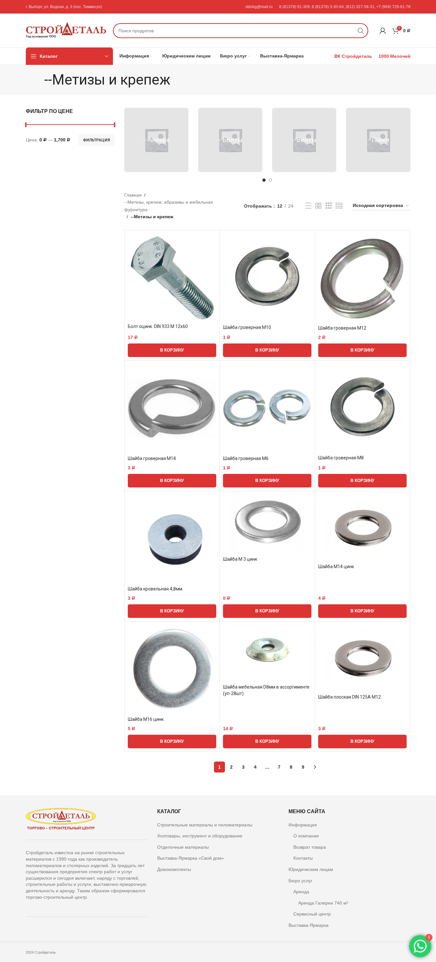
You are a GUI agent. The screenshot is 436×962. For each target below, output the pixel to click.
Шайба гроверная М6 (246, 458)
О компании (306, 835)
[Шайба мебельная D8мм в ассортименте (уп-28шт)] (267, 653)
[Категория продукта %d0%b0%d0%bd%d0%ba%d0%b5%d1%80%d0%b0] (156, 140)
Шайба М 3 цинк (240, 559)
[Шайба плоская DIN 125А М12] (362, 658)
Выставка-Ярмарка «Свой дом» (190, 858)
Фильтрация (96, 140)
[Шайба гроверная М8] (362, 408)
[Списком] (308, 206)
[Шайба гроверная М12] (362, 277)
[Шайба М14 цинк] (362, 527)
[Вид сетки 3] (329, 206)
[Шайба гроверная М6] (267, 408)
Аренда (301, 891)
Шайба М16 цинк (146, 719)
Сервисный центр (312, 913)
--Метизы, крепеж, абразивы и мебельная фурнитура (168, 206)
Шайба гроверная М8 (341, 457)
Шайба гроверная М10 (247, 327)
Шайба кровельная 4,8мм (155, 588)
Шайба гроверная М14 (152, 458)
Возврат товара (309, 847)
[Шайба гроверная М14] (172, 408)
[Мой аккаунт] (382, 30)
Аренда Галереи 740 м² (323, 903)
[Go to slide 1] (264, 180)
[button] (172, 350)
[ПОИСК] (360, 30)
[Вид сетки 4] (339, 206)
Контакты (303, 858)
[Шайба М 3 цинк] (267, 523)
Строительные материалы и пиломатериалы (204, 824)
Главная (133, 195)
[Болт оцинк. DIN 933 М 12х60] (172, 276)
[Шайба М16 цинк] (172, 669)
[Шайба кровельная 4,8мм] (172, 538)
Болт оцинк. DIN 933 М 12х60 (158, 326)
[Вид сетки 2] (318, 206)
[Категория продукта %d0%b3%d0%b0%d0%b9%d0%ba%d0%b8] (378, 140)
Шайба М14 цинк (336, 566)
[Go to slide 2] (270, 180)
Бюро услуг (300, 880)
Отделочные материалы (183, 847)
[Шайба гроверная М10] (267, 277)
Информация (303, 824)
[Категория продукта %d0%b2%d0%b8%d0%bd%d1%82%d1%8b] (304, 140)
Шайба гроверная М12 (342, 328)
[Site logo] (66, 30)
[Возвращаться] (36, 79)
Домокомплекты (174, 869)
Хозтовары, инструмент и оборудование (199, 835)
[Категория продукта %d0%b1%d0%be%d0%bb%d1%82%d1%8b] (230, 140)
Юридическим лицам (311, 869)
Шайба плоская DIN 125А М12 (349, 697)
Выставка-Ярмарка (309, 925)
